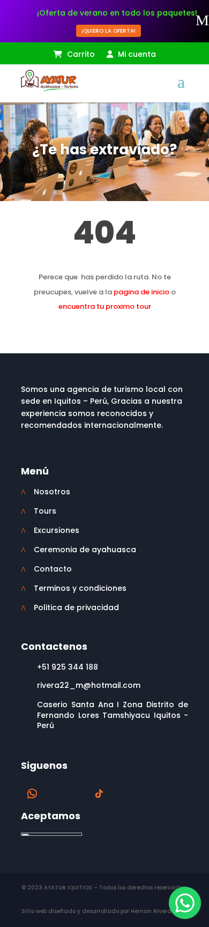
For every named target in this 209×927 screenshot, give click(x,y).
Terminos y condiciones (80, 588)
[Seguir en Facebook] (56, 793)
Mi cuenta (136, 55)
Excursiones (56, 530)
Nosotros (52, 491)
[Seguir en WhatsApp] (32, 793)
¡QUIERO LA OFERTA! (108, 31)
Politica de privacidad (76, 607)
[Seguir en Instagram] (77, 793)
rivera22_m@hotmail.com (88, 685)
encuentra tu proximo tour (104, 306)
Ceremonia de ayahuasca (85, 549)
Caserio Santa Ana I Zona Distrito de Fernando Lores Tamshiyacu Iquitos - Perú (112, 715)
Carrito (80, 55)
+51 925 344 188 (67, 667)
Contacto (53, 568)
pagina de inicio (141, 292)
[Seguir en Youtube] (120, 793)
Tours (45, 511)
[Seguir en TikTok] (99, 793)
